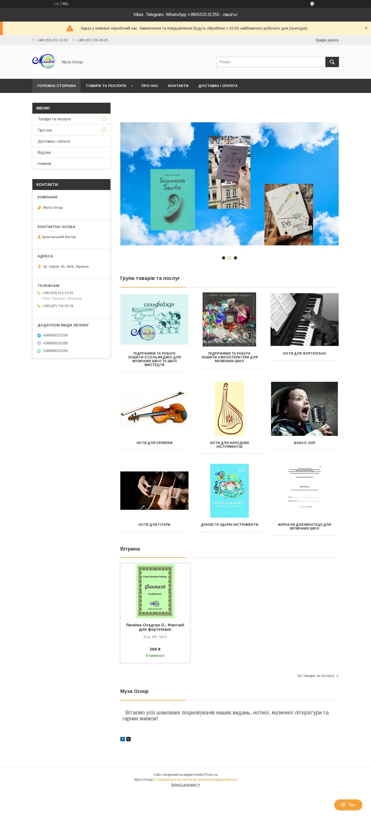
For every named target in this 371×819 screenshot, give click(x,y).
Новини (44, 163)
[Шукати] (332, 62)
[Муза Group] (43, 72)
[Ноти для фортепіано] (305, 319)
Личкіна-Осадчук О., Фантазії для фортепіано (155, 627)
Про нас (149, 86)
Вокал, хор (304, 443)
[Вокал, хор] (305, 409)
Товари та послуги (106, 86)
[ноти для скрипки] (154, 409)
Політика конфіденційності (216, 780)
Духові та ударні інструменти (229, 525)
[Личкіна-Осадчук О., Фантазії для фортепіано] (155, 591)
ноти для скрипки (154, 443)
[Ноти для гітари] (154, 491)
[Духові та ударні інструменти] (230, 491)
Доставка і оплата (218, 86)
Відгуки (44, 152)
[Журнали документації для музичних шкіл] (305, 491)
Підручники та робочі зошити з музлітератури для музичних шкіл (229, 357)
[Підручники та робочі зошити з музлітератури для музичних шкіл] (230, 319)
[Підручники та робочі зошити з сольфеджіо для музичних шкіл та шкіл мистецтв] (154, 319)
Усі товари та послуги (315, 676)
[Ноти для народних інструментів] (230, 409)
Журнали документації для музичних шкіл (304, 526)
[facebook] (122, 740)
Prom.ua (211, 775)
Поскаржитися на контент (174, 780)
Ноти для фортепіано (304, 353)
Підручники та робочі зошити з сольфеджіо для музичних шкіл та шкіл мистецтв (154, 359)
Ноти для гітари (154, 525)
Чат (352, 805)
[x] (128, 740)
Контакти (178, 86)
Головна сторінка (56, 86)
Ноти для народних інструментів (229, 445)
